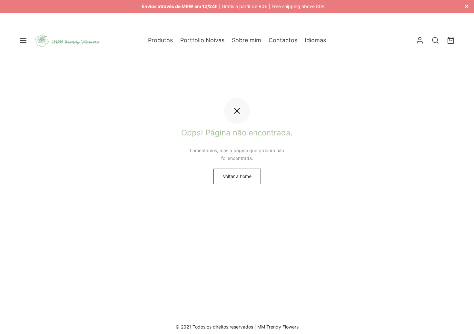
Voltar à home (237, 176)
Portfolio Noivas (202, 40)
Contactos (283, 40)
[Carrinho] (451, 40)
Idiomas (315, 40)
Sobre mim (246, 40)
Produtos (160, 40)
